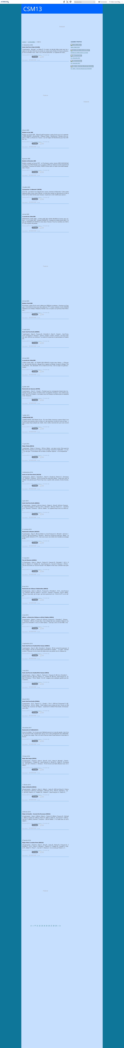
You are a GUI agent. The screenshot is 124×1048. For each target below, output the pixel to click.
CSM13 (24, 42)
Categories (31, 42)
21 (37, 925)
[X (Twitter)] (67, 2)
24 (44, 925)
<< (31, 925)
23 (42, 925)
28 (53, 925)
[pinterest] (70, 2)
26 (49, 925)
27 (51, 925)
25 (46, 925)
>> (60, 925)
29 (56, 925)
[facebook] (64, 2)
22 (39, 925)
